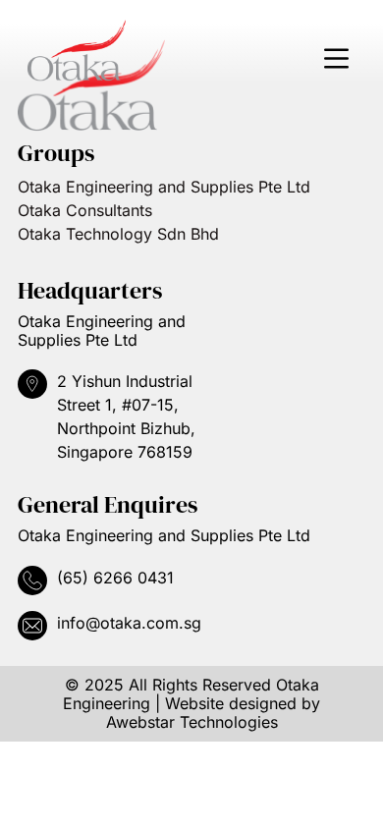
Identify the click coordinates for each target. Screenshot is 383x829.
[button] (336, 59)
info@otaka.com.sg (129, 623)
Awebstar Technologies (192, 722)
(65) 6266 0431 (115, 577)
